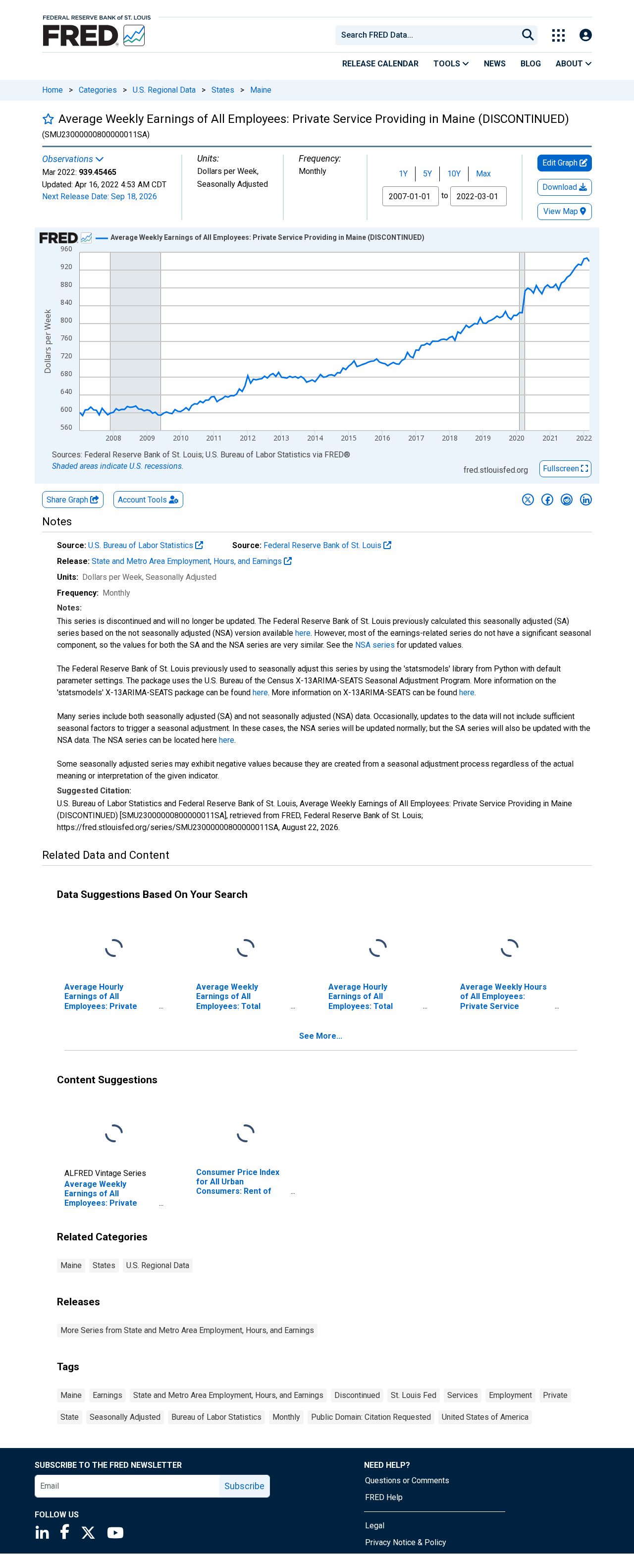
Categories (98, 90)
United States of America (485, 1417)
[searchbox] (428, 35)
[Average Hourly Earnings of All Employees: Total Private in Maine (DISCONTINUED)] (377, 948)
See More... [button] (320, 1036)
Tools (447, 63)
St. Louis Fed (413, 1395)
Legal (374, 1525)
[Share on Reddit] (567, 499)
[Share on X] (528, 499)
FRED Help (384, 1497)
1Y (403, 173)
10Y (454, 173)
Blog (531, 63)
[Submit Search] (528, 35)
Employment (510, 1395)
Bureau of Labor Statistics (216, 1417)
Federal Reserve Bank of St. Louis (323, 545)
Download (560, 187)
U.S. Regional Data (164, 90)
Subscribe (244, 1486)
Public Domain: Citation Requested (371, 1417)
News (495, 63)
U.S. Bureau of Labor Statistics (141, 545)
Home (52, 90)
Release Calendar (380, 63)
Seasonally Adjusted (125, 1417)
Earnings (107, 1395)
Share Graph (68, 499)
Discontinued (357, 1395)
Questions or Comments (407, 1480)
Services (462, 1395)
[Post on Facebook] (547, 499)
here (303, 633)
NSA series (375, 645)
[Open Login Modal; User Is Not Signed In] (586, 35)
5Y (427, 173)
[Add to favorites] (48, 118)
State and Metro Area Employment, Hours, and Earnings (188, 561)
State (69, 1417)
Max (483, 173)
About (570, 63)
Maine (260, 90)
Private (555, 1395)
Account (142, 499)
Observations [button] (68, 159)
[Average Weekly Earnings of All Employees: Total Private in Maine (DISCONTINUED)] (245, 948)
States (222, 90)
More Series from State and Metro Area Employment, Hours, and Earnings (187, 1330)
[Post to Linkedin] (586, 499)
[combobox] (426, 35)
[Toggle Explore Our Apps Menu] (558, 35)
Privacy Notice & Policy (405, 1542)
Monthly (286, 1417)
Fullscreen (562, 468)
